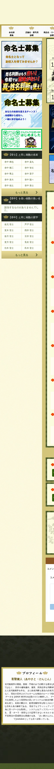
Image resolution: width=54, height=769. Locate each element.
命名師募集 (12, 34)
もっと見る (21, 192)
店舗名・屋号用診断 (31, 34)
